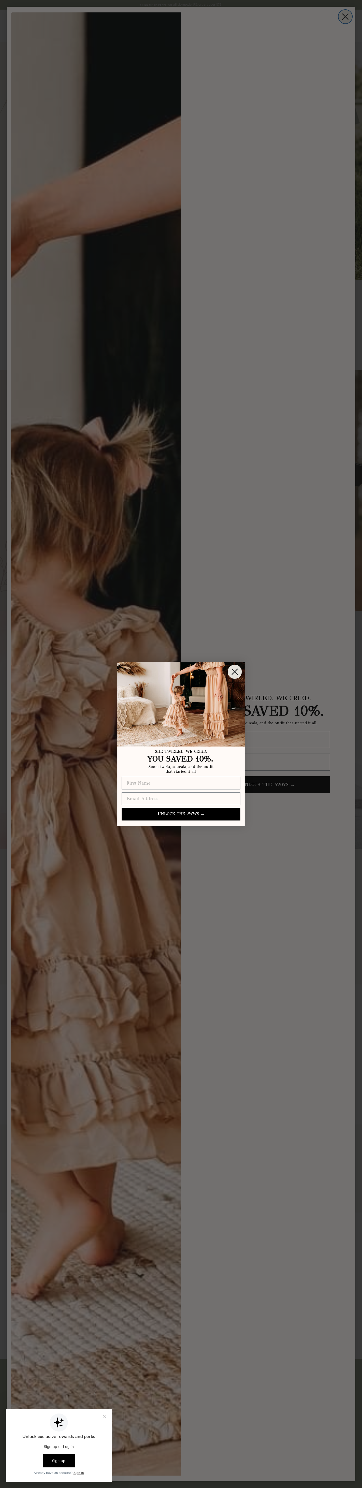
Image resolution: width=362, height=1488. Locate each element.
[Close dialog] (235, 672)
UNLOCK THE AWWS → (181, 813)
